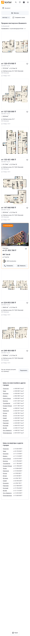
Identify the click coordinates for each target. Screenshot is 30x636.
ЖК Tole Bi (6, 254)
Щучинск (5, 478)
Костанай (5, 425)
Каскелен (5, 393)
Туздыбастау (6, 403)
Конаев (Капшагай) (8, 406)
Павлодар (6, 423)
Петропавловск (7, 433)
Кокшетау (6, 420)
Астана (5, 415)
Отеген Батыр (7, 398)
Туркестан (6, 388)
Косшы (5, 413)
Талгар (5, 408)
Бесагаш (5, 401)
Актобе (5, 428)
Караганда (6, 410)
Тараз (4, 391)
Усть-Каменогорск (8, 430)
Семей (5, 418)
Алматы (5, 396)
